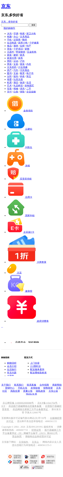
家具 (22, 55)
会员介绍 (11, 366)
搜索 (32, 25)
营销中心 (10, 388)
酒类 (15, 46)
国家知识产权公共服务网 (37, 467)
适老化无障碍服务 (24, 467)
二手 (28, 88)
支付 (9, 91)
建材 (15, 55)
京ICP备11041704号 (47, 403)
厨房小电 (23, 43)
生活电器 (11, 43)
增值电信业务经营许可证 (38, 436)
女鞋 (9, 76)
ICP (3, 406)
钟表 (22, 76)
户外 (22, 61)
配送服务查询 (37, 369)
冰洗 (9, 33)
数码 (24, 39)
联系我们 (18, 385)
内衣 (28, 64)
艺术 (9, 85)
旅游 (22, 82)
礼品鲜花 (18, 85)
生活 (28, 82)
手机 (9, 39)
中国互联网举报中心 (15, 462)
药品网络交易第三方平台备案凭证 (30, 409)
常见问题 (11, 372)
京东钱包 (24, 442)
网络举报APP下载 (31, 462)
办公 (15, 36)
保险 (22, 91)
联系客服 (31, 385)
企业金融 (31, 91)
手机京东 (22, 388)
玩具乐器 (18, 79)
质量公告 (28, 391)
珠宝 (28, 76)
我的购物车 (9, 28)
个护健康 (34, 43)
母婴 (9, 79)
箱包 (15, 76)
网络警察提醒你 (31, 456)
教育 (22, 73)
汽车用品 (24, 70)
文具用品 (24, 36)
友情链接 (35, 388)
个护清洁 (18, 49)
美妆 (9, 49)
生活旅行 (11, 369)
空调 (15, 33)
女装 (15, 64)
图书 (9, 73)
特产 (28, 46)
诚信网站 (48, 456)
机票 (9, 82)
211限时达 (35, 366)
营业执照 (17, 436)
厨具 (20, 58)
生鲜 (22, 46)
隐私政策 (40, 391)
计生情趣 (23, 67)
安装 (9, 88)
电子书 (29, 73)
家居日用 (11, 58)
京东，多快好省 (9, 21)
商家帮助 (57, 385)
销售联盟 (48, 388)
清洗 (22, 88)
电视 (22, 33)
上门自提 (35, 363)
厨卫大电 (31, 33)
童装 (22, 64)
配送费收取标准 (38, 372)
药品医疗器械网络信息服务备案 (25, 406)
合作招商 (44, 385)
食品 (9, 46)
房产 (9, 70)
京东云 (35, 442)
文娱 (15, 73)
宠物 (27, 49)
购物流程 (11, 363)
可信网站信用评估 (15, 456)
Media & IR (31, 394)
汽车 (15, 70)
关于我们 (6, 385)
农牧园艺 (29, 85)
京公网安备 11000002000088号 (18, 403)
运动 (15, 61)
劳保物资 (20, 52)
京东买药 (11, 67)
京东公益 (53, 391)
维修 (15, 88)
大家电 (10, 376)
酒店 (15, 82)
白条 (15, 91)
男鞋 (9, 61)
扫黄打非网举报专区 (48, 462)
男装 (9, 64)
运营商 (17, 39)
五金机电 (31, 52)
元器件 (10, 52)
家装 (9, 55)
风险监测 (15, 391)
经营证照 (36, 430)
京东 (6, 6)
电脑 (9, 36)
